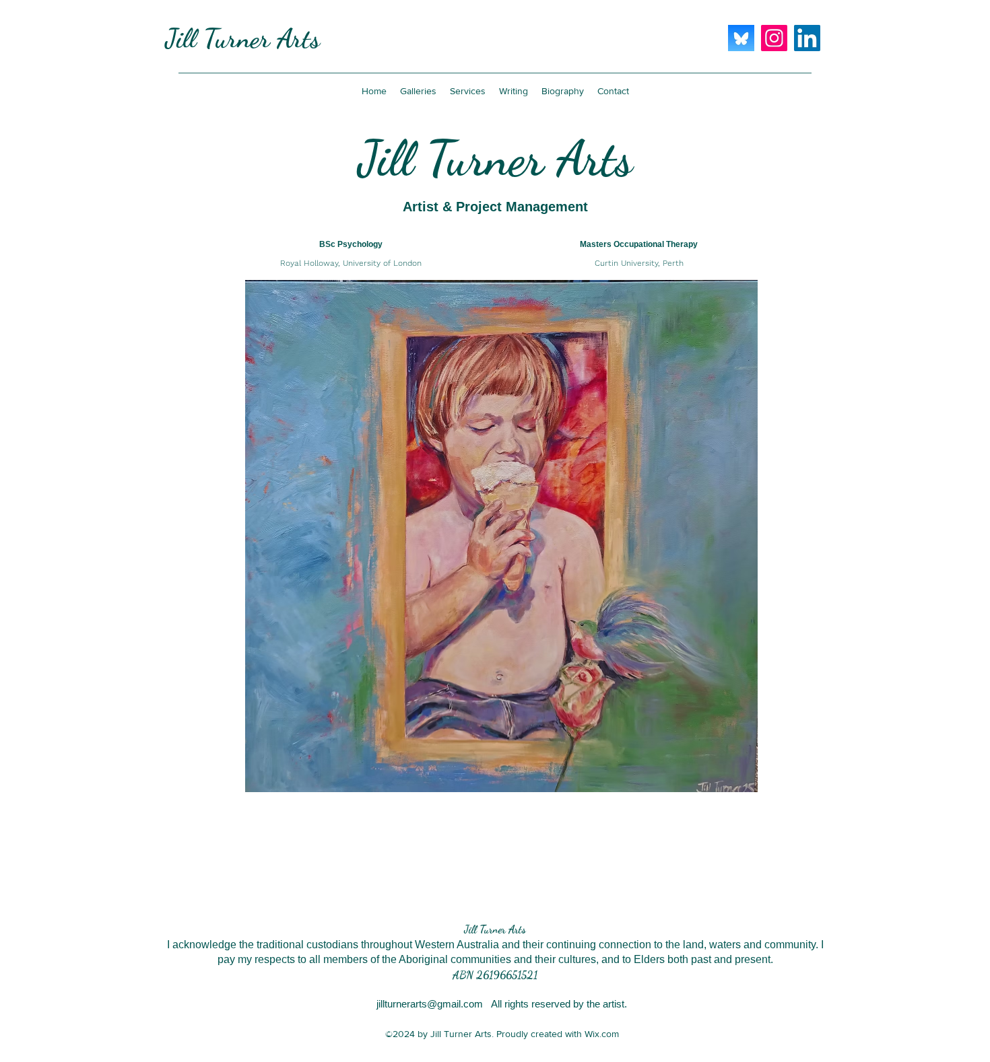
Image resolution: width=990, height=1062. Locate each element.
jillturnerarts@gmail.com (429, 1004)
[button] (418, 91)
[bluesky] (741, 38)
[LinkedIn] (807, 38)
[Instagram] (774, 38)
